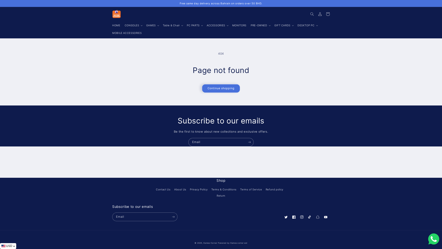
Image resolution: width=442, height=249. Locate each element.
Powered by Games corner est (232, 243)
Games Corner (210, 243)
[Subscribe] (249, 142)
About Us (180, 189)
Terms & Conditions (224, 189)
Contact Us (163, 189)
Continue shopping (221, 88)
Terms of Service (251, 189)
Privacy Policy (199, 189)
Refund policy (274, 189)
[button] (133, 25)
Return (221, 195)
